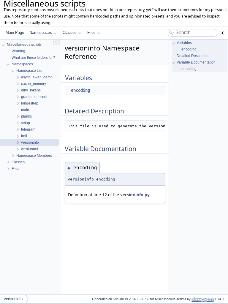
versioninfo (13, 299)
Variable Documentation (196, 62)
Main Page (15, 32)
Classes (70, 32)
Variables (184, 43)
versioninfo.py (135, 194)
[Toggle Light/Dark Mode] (222, 33)
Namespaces (40, 32)
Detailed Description (193, 56)
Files (91, 32)
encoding (80, 90)
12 (104, 194)
